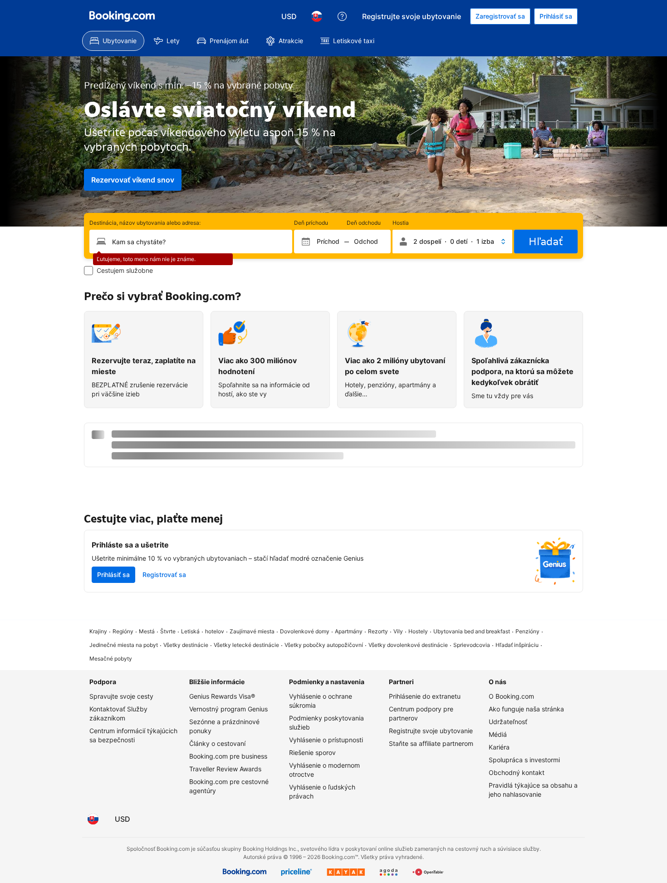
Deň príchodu (311, 222)
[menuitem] (113, 41)
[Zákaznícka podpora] (342, 16)
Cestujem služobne (125, 270)
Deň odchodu (364, 222)
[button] (452, 241)
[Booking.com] (122, 16)
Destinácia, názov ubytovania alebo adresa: (145, 222)
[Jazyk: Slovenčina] (317, 16)
